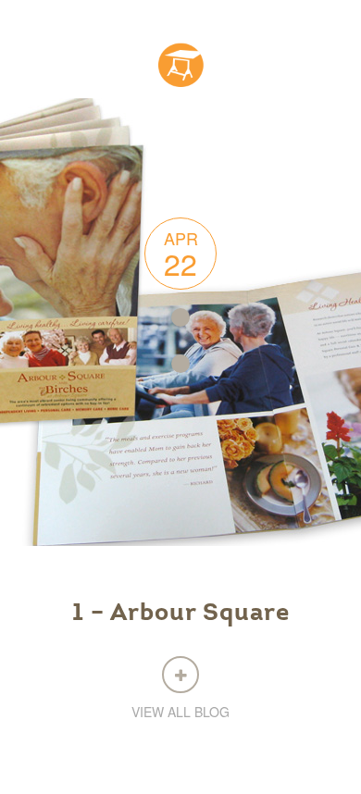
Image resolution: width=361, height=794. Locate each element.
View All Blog (180, 711)
